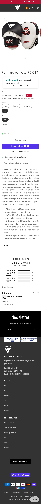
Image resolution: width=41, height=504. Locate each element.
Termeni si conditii (10, 427)
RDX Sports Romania (15, 493)
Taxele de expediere (12, 98)
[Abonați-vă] (34, 329)
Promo (6, 405)
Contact (6, 447)
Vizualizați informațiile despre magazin (16, 163)
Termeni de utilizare (31, 496)
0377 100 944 (18, 371)
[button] (2, 7)
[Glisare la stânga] (15, 58)
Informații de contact (28, 499)
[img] (7, 293)
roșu (5, 106)
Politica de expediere (14, 499)
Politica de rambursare (30, 493)
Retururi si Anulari (20, 461)
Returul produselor (10, 432)
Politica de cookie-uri (10, 423)
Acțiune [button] (6, 245)
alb (5, 111)
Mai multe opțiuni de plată (20, 151)
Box (5, 385)
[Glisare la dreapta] (25, 58)
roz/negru (27, 106)
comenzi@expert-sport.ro (19, 374)
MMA (5, 390)
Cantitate (4, 124)
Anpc (5, 442)
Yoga (5, 400)
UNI (5, 119)
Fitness (6, 395)
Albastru (15, 106)
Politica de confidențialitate (14, 496)
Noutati (6, 410)
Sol (5, 437)
